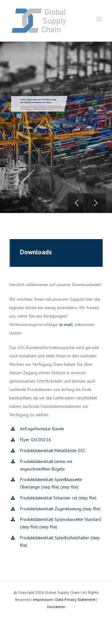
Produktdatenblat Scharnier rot (48, 498)
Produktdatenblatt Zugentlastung (50, 509)
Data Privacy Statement (75, 599)
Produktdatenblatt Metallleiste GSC (53, 450)
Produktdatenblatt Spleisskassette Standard (60, 519)
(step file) (50, 487)
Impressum (43, 599)
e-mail (66, 324)
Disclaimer (56, 606)
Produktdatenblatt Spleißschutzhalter (54, 537)
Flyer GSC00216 (35, 439)
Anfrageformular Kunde (42, 429)
